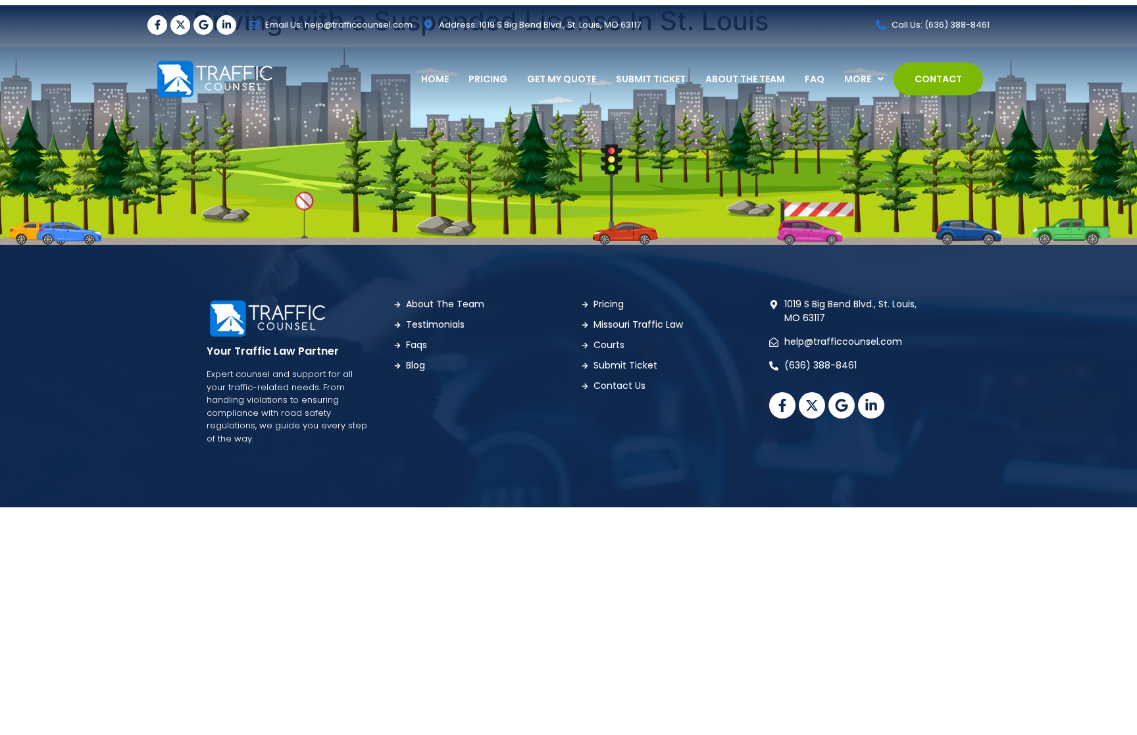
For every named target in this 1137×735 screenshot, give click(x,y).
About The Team (745, 79)
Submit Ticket (651, 79)
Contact (938, 79)
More (857, 79)
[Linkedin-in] (226, 25)
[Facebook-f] (157, 25)
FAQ (814, 79)
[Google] (203, 25)
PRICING (487, 79)
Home (435, 79)
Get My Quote (561, 79)
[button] (864, 79)
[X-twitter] (180, 25)
